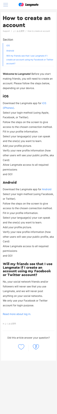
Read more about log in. (17, 314)
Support (6, 31)
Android (10, 50)
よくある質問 (18, 31)
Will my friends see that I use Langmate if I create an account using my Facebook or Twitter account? (29, 60)
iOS (8, 45)
